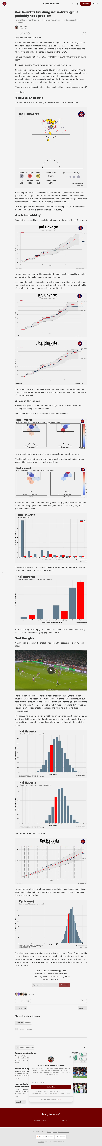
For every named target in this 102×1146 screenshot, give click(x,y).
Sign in (95, 4)
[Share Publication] (77, 4)
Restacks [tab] (28, 1022)
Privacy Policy (66, 1093)
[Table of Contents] (2, 573)
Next (81, 1008)
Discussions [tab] (30, 1047)
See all (18, 1102)
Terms (55, 1132)
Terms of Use (60, 1091)
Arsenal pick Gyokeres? (26, 1053)
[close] (70, 1057)
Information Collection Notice (50, 1093)
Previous (22, 1008)
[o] (51, 670)
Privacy (49, 1132)
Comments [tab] (19, 1022)
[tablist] (23, 1023)
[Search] (73, 4)
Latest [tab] (22, 1047)
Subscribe (85, 4)
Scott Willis (23, 26)
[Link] (12, 97)
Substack (41, 1142)
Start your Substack (46, 1137)
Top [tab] (17, 1047)
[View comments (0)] (24, 33)
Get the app (61, 1137)
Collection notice (63, 1132)
